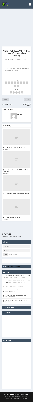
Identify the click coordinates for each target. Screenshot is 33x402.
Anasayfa (7, 396)
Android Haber (17, 398)
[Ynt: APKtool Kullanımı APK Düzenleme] (16, 137)
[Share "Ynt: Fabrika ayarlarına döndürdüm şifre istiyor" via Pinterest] (18, 82)
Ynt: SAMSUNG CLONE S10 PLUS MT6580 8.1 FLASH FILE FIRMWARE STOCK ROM (16, 276)
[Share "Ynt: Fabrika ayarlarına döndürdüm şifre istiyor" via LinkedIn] (21, 82)
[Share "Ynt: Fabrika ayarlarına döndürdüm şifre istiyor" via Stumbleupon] (27, 82)
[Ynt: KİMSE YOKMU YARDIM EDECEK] (16, 207)
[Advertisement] (16, 26)
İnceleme (17, 396)
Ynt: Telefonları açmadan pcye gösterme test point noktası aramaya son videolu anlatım (16, 194)
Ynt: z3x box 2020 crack (9, 286)
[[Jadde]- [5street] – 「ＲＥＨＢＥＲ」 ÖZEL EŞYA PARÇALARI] (16, 159)
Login (5, 254)
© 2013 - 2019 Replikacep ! (10, 394)
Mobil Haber (24, 396)
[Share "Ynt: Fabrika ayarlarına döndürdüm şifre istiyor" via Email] (14, 85)
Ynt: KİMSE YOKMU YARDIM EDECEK (13, 217)
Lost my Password (13, 254)
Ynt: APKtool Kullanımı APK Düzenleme (14, 147)
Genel (24, 59)
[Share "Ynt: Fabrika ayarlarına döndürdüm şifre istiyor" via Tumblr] (14, 82)
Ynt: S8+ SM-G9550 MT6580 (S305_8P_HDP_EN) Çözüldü (15, 301)
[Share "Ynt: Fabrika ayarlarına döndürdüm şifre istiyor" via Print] (18, 85)
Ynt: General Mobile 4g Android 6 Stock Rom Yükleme (15, 290)
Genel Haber (9, 398)
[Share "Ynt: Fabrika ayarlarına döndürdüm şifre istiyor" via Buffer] (24, 82)
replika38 (11, 59)
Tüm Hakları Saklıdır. (23, 394)
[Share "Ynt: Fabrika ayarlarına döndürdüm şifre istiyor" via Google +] (11, 82)
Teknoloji (24, 398)
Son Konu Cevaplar (13, 266)
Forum (12, 396)
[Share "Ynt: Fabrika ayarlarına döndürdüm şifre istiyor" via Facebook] (5, 82)
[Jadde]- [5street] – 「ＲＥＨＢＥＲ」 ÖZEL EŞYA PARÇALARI (16, 170)
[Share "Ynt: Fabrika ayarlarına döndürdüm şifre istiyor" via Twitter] (8, 82)
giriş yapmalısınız (17, 236)
